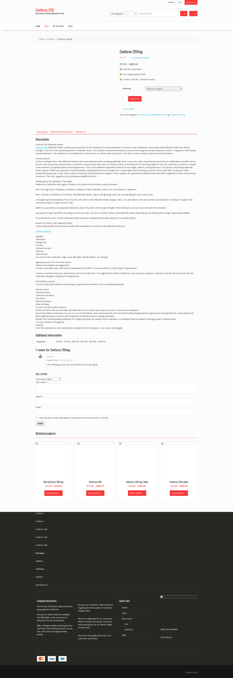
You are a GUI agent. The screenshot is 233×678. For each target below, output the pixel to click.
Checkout (129, 629)
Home (38, 26)
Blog (70, 26)
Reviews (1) (81, 132)
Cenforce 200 (45, 10)
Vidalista (39, 561)
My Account (191, 2)
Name (39, 396)
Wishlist (171, 2)
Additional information (62, 132)
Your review (41, 382)
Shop (46, 26)
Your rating (41, 379)
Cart (179, 2)
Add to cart (135, 99)
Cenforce (40, 513)
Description (42, 132)
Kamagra (40, 553)
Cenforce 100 (41, 529)
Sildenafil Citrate (158, 114)
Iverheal (39, 577)
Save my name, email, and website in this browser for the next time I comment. (74, 418)
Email (39, 407)
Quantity (126, 88)
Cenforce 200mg (177, 114)
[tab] (42, 131)
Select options (52, 493)
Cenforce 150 (41, 537)
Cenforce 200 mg (43, 231)
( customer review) (140, 57)
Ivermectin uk (41, 585)
